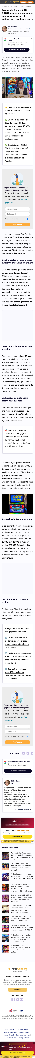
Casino (27, 110)
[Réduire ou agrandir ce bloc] (31, 38)
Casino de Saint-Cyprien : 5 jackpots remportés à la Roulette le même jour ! (21, 918)
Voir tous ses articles (22, 809)
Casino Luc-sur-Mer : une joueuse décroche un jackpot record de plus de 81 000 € (22, 928)
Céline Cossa (12, 26)
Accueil (4, 6)
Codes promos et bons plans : (15, 219)
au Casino (22, 632)
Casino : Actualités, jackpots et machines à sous (19, 6)
